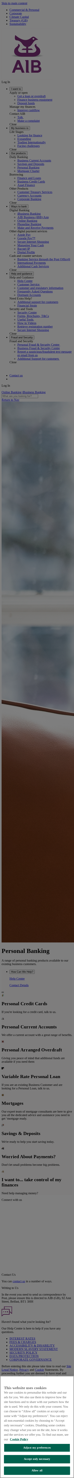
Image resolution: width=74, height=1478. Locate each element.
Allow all (37, 1470)
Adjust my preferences (37, 1447)
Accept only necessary (37, 1459)
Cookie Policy (19, 1439)
